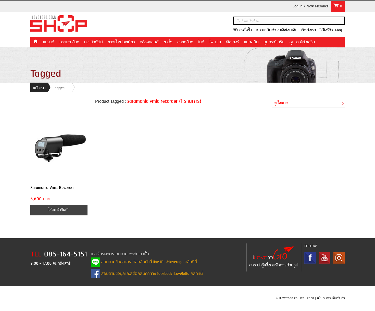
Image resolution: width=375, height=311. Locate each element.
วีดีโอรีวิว (326, 30)
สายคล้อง (185, 42)
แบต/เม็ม (251, 42)
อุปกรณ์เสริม (274, 42)
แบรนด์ (48, 42)
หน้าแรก (35, 42)
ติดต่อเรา (308, 30)
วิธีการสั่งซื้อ (242, 30)
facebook (310, 258)
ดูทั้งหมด (281, 103)
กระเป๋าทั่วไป (93, 42)
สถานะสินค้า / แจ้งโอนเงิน (276, 30)
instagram (339, 258)
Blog (338, 30)
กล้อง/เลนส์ (149, 42)
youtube (324, 258)
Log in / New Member (310, 6)
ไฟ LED (215, 42)
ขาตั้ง (168, 42)
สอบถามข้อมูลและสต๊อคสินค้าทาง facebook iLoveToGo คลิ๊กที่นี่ (151, 273)
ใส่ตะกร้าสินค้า (58, 210)
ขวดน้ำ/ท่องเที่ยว (121, 42)
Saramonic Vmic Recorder (52, 187)
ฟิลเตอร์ (232, 42)
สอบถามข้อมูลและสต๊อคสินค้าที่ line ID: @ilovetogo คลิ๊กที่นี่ (148, 262)
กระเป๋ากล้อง (69, 42)
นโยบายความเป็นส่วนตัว (331, 298)
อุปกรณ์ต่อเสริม (302, 42)
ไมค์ (201, 42)
